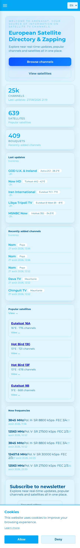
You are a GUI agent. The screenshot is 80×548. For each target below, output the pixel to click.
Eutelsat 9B (20, 385)
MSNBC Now (18, 213)
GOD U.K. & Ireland (22, 171)
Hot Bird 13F (20, 365)
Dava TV (14, 279)
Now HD (14, 181)
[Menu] (5, 6)
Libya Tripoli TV (20, 202)
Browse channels (40, 62)
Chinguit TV (17, 290)
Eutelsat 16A (20, 323)
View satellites (40, 73)
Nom (12, 245)
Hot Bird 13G (20, 344)
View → (13, 313)
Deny (58, 539)
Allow (21, 539)
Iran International (21, 192)
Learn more (12, 527)
